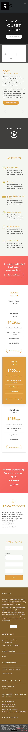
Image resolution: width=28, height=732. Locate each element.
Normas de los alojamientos (10, 717)
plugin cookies (24, 730)
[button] (5, 111)
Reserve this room (14, 36)
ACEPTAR (14, 730)
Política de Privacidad (8, 686)
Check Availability (14, 351)
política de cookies (19, 728)
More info (19, 49)
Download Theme (14, 275)
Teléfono (7, 553)
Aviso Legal (5, 688)
